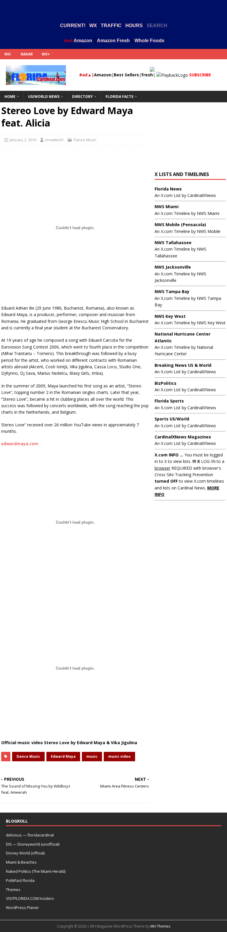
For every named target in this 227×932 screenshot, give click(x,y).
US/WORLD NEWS (43, 96)
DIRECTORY (82, 96)
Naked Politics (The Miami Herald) (35, 871)
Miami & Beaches (21, 862)
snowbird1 (54, 139)
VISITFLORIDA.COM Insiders (30, 898)
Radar (27, 54)
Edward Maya (63, 756)
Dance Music (85, 139)
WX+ (46, 54)
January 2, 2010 (22, 139)
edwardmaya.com (19, 443)
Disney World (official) (25, 853)
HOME (9, 96)
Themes (13, 889)
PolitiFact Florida (20, 880)
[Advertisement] (113, 9)
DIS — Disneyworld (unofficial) (32, 844)
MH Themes (160, 926)
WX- (8, 54)
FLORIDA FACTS (119, 96)
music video (119, 756)
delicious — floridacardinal (30, 835)
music (92, 756)
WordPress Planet (22, 907)
